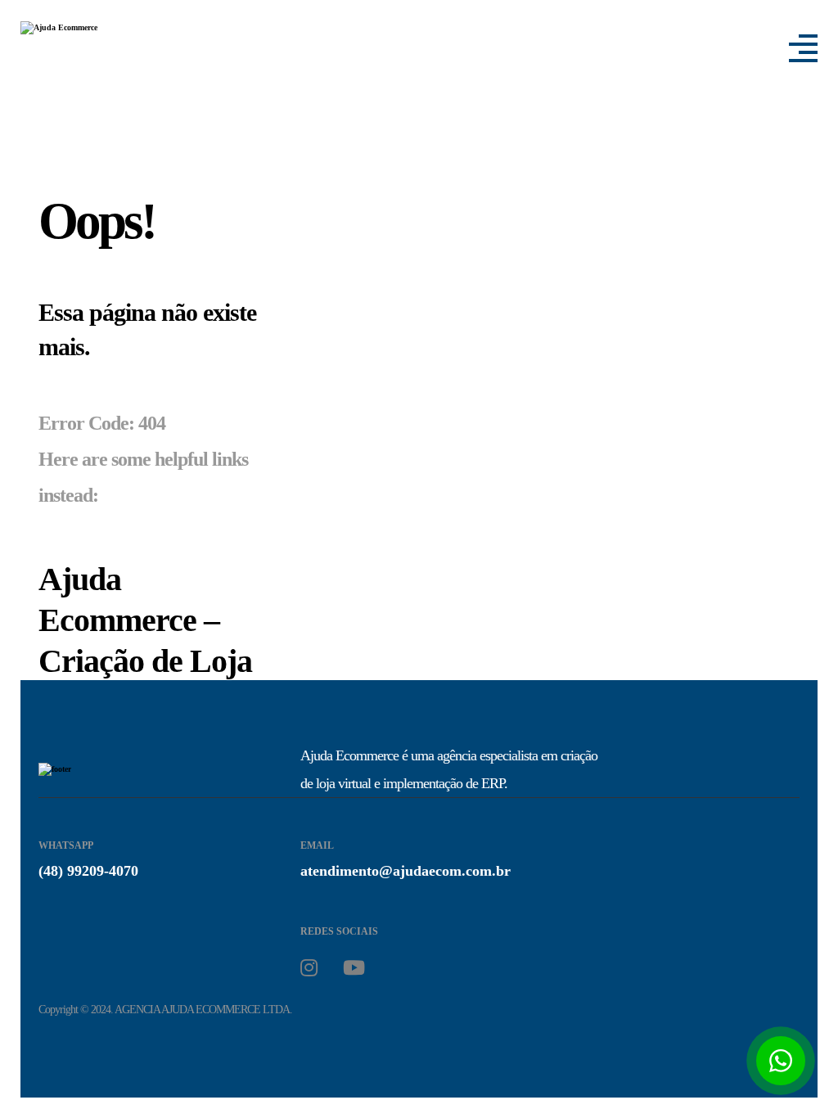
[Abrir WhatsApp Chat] (780, 1060)
